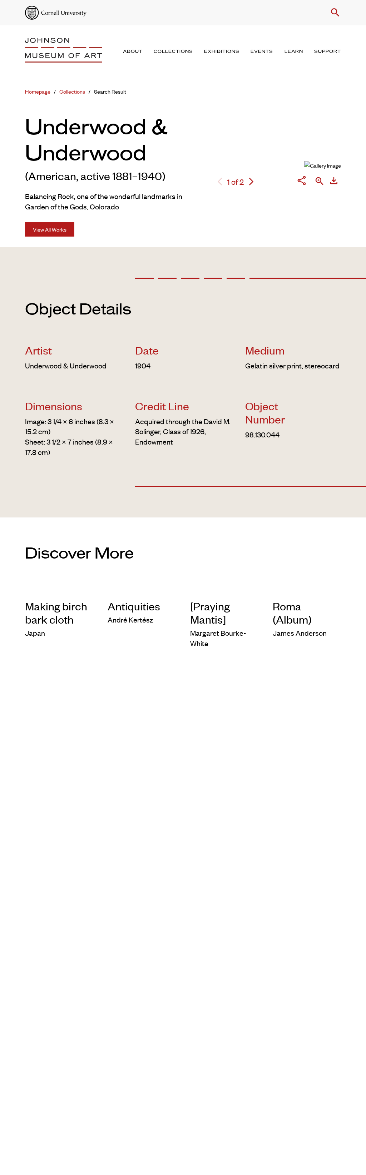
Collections (72, 91)
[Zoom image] (319, 182)
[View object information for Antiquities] (142, 589)
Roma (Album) (292, 612)
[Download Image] (334, 181)
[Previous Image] (219, 181)
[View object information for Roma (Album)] (307, 589)
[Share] (301, 181)
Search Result (110, 91)
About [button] (133, 51)
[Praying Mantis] (210, 612)
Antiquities (134, 606)
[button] (334, 12)
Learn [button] (294, 51)
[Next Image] (251, 181)
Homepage (37, 91)
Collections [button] (173, 51)
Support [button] (327, 51)
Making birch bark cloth (56, 612)
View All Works (49, 229)
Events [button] (262, 51)
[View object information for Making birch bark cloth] (59, 589)
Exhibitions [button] (221, 51)
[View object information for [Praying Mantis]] (224, 589)
